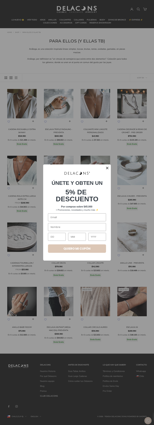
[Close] (107, 168)
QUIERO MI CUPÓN (77, 248)
